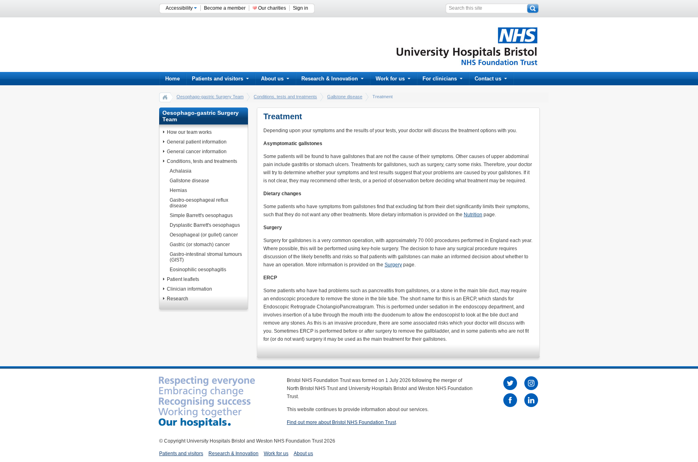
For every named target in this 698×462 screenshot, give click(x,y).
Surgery (393, 265)
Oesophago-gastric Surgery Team (210, 96)
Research (177, 299)
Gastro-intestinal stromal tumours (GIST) (206, 257)
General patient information (197, 142)
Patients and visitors (217, 79)
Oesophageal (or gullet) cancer (204, 235)
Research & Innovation (329, 79)
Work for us (390, 79)
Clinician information (189, 289)
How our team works (189, 132)
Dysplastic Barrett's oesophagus (205, 225)
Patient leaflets (183, 279)
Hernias (178, 190)
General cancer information (197, 151)
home (165, 97)
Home (172, 79)
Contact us (488, 79)
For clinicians (440, 79)
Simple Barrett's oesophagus (201, 215)
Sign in (300, 8)
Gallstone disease (344, 96)
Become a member (225, 8)
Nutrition (473, 214)
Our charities (272, 8)
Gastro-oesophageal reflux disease (199, 203)
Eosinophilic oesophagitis (198, 269)
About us (272, 79)
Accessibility (180, 8)
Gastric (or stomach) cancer (200, 244)
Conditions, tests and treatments (285, 96)
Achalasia (180, 171)
